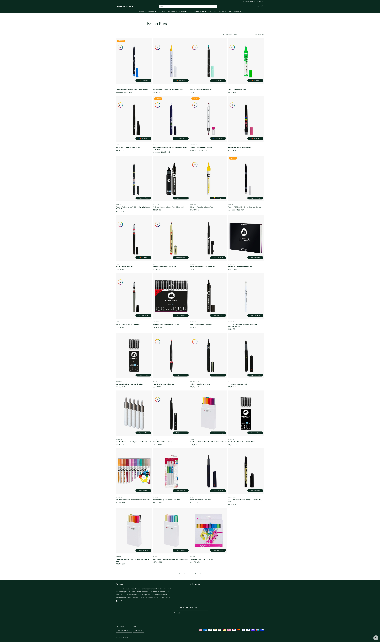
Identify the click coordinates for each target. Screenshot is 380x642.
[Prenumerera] (205, 612)
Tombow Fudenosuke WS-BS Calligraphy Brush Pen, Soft (133, 208)
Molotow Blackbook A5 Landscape (240, 267)
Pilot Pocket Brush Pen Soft (237, 384)
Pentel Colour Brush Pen (124, 267)
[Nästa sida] (201, 574)
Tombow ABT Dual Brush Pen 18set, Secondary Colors (132, 560)
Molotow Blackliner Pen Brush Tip (202, 267)
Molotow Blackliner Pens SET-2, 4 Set (129, 384)
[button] (142, 11)
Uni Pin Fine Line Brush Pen (200, 384)
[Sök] (215, 6)
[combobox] (188, 6)
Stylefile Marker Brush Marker (201, 147)
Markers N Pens (125, 637)
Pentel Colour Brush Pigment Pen (128, 324)
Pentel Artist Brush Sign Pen (163, 384)
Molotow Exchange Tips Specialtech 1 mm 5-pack (133, 442)
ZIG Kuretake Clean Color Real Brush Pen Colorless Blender (242, 325)
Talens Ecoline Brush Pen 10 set (201, 559)
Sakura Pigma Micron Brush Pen (164, 267)
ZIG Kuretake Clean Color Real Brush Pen (168, 89)
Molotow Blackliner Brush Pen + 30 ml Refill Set (170, 207)
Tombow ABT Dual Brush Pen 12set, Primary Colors (208, 442)
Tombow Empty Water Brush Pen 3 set (166, 500)
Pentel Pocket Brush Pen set (163, 442)
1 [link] (179, 574)
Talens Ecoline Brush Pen (237, 89)
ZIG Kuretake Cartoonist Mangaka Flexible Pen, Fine (245, 500)
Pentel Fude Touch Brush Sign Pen (128, 147)
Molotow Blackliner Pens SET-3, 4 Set (241, 442)
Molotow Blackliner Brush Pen (201, 324)
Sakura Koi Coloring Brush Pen (201, 89)
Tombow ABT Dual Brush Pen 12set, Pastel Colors (170, 559)
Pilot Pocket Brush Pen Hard (200, 500)
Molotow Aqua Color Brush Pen (201, 207)
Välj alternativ (180, 257)
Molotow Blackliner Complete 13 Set (166, 324)
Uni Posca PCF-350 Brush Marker (240, 147)
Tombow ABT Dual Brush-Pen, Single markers (132, 89)
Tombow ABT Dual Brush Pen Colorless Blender (245, 207)
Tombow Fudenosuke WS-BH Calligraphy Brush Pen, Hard (170, 148)
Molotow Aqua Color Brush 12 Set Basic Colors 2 (133, 500)
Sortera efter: (227, 34)
